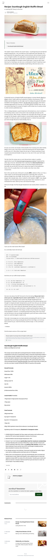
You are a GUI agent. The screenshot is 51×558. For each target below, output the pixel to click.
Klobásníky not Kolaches (22, 541)
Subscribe (39, 494)
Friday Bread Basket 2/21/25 (23, 531)
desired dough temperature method (26, 161)
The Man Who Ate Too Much (30, 102)
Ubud (33, 555)
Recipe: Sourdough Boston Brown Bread (25, 522)
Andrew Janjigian (10, 12)
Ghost (30, 555)
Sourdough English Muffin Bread (15, 46)
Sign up (25, 553)
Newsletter (8, 465)
